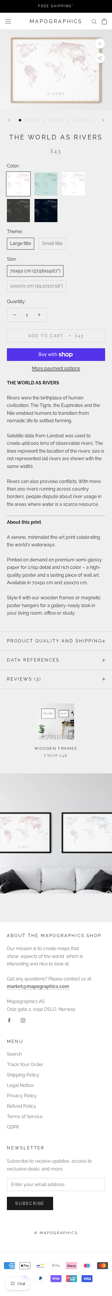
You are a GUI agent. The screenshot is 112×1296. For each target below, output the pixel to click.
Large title (20, 243)
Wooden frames (56, 748)
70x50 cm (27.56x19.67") (35, 271)
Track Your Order (25, 1064)
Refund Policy (21, 1106)
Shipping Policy (23, 1075)
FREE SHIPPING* (56, 6)
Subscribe (30, 1203)
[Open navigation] (8, 21)
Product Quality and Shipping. (55, 641)
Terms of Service (25, 1116)
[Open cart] (104, 21)
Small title (52, 243)
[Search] (94, 21)
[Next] (103, 120)
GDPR (13, 1127)
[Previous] (9, 120)
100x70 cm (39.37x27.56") (36, 286)
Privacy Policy (22, 1095)
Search (14, 1054)
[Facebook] (9, 1020)
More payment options (56, 368)
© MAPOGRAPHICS (56, 1233)
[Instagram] (23, 1020)
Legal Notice (20, 1085)
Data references (33, 660)
